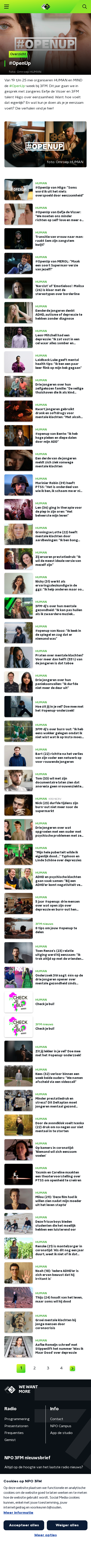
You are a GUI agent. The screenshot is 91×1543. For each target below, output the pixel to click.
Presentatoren (16, 1426)
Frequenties (14, 1433)
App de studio (61, 1433)
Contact (56, 1419)
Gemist (10, 1440)
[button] (6, 7)
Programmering (17, 1419)
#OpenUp (17, 86)
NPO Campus (60, 1426)
